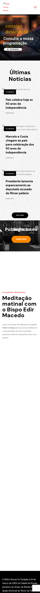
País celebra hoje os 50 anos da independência (19, 104)
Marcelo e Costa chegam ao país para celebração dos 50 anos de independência (20, 144)
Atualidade (10, 92)
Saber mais (10, 113)
